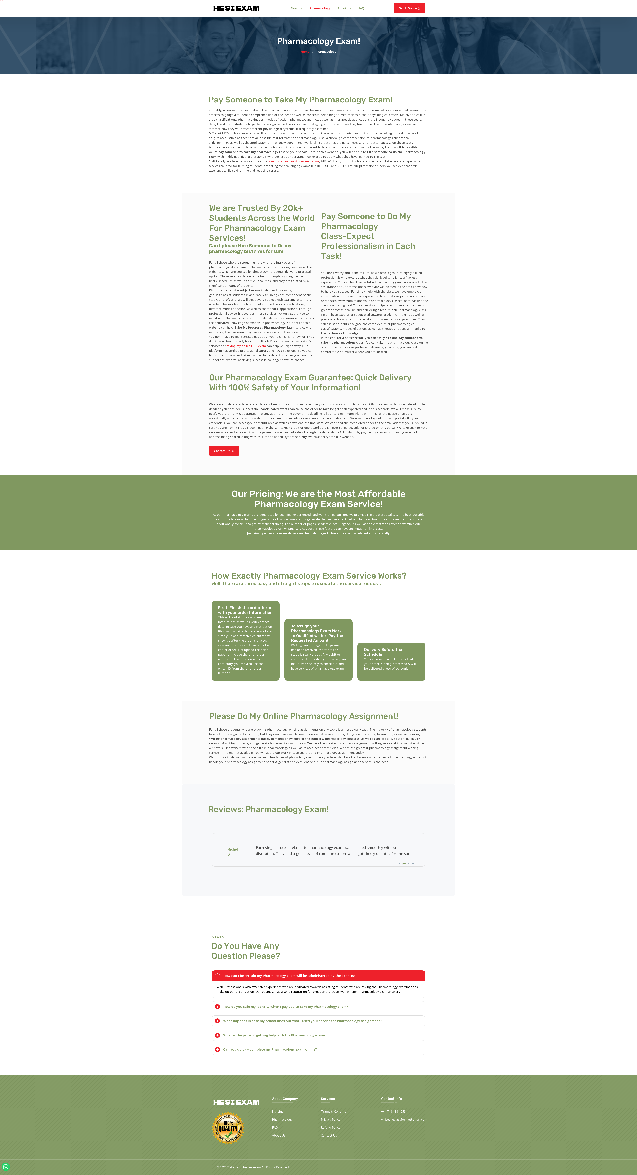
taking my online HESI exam (246, 346)
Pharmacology (320, 8)
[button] (399, 863)
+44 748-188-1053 (393, 1111)
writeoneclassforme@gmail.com (404, 1119)
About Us (344, 8)
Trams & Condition (334, 1111)
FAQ (361, 8)
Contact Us (222, 451)
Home (305, 52)
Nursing (296, 8)
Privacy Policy (330, 1119)
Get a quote (408, 8)
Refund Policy (330, 1127)
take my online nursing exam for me (293, 161)
